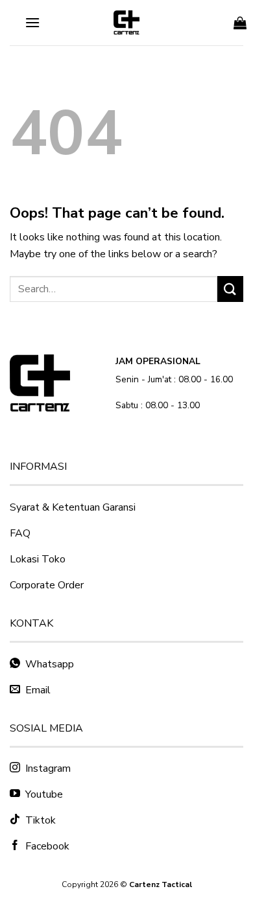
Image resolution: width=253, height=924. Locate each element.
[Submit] (230, 288)
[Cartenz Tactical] (126, 22)
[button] (32, 22)
